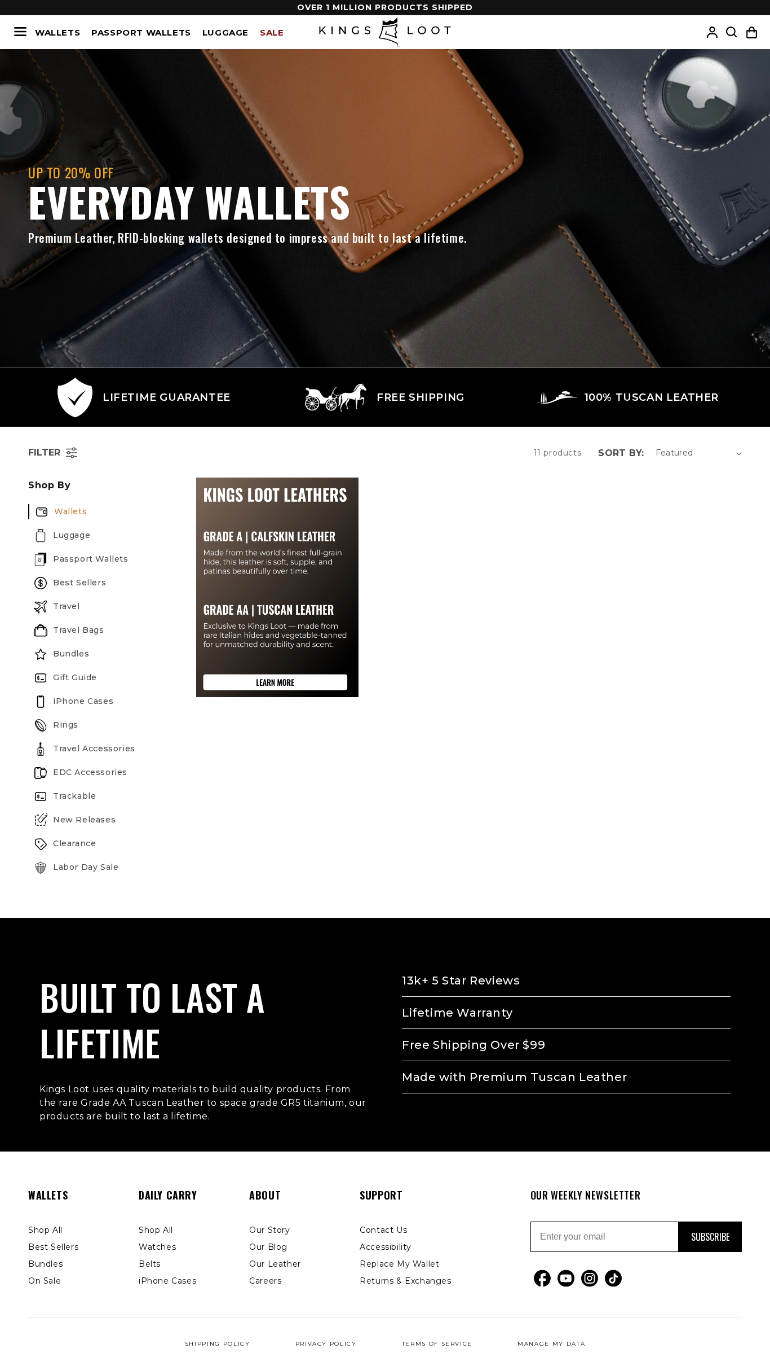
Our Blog (268, 1247)
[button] (752, 32)
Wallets (57, 32)
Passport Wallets (141, 32)
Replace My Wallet (399, 1264)
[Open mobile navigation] (20, 32)
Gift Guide (75, 677)
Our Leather (275, 1264)
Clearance (74, 843)
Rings (65, 725)
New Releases (84, 820)
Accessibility (385, 1247)
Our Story (269, 1230)
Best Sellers (79, 582)
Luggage (225, 32)
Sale (272, 32)
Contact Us (383, 1230)
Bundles (71, 654)
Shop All (45, 1230)
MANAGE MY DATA (551, 1343)
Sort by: (621, 453)
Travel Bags (78, 630)
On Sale (44, 1281)
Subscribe (710, 1237)
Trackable (74, 796)
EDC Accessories (90, 772)
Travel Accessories (94, 748)
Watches (157, 1247)
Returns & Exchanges (405, 1281)
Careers (265, 1281)
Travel (66, 606)
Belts (150, 1264)
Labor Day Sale (85, 867)
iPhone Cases (83, 701)
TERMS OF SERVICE (437, 1343)
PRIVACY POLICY (326, 1343)
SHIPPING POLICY (217, 1343)
